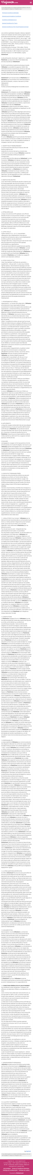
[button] (31, 2)
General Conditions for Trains (9, 23)
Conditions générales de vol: (9, 19)
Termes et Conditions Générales (10, 12)
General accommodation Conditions (11, 16)
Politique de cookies (24, 1170)
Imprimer (28, 1151)
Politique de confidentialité (10, 1170)
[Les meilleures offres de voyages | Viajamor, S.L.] (9, 2)
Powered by (16, 1173)
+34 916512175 (12, 1166)
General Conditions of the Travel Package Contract (15, 26)
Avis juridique (7, 1168)
